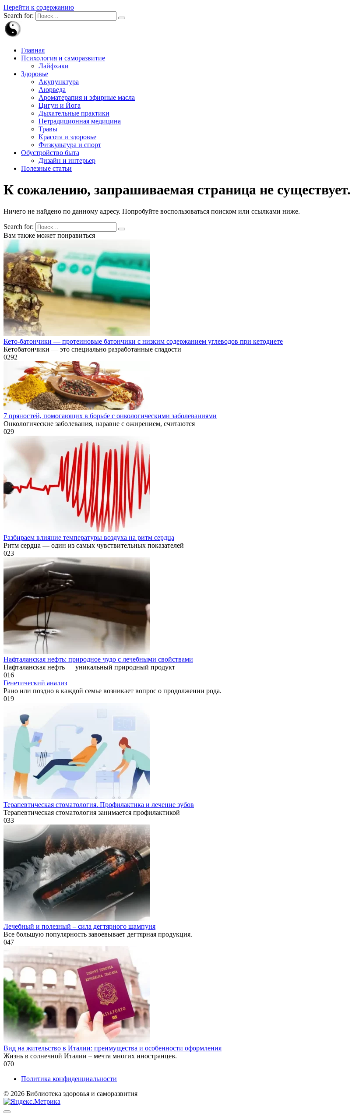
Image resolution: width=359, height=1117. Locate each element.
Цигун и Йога (60, 105)
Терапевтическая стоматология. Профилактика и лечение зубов (99, 804)
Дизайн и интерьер (67, 160)
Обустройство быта (50, 152)
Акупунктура (59, 81)
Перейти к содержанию (39, 7)
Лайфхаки (54, 66)
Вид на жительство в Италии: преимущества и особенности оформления (113, 1048)
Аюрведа (52, 89)
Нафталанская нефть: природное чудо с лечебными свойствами (98, 659)
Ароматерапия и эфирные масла (87, 97)
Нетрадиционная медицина (80, 121)
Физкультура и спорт (70, 144)
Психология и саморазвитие (63, 58)
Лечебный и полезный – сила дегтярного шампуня (79, 926)
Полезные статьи (46, 168)
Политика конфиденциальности (69, 1078)
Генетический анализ (35, 683)
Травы (48, 129)
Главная (33, 50)
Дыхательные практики (74, 113)
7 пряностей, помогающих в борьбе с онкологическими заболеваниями (110, 415)
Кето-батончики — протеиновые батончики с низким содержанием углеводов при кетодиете (143, 341)
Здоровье (34, 74)
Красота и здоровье (67, 137)
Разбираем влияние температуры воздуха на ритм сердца (89, 537)
